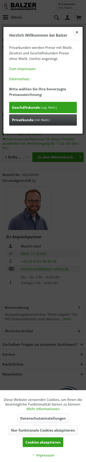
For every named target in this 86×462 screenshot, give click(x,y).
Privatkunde (31, 120)
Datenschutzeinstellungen (43, 418)
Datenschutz (19, 79)
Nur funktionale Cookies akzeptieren (43, 430)
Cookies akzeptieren (43, 442)
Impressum (44, 455)
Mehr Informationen (43, 408)
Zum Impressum (22, 68)
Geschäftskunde (34, 107)
